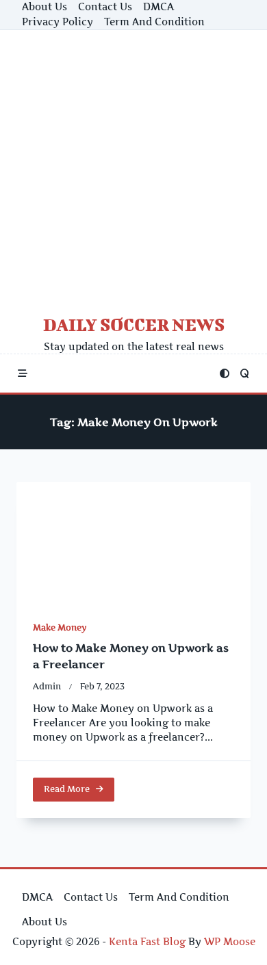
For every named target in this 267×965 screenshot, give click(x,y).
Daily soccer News (134, 324)
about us (44, 6)
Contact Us (105, 6)
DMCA (158, 6)
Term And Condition (154, 21)
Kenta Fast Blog (147, 941)
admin (47, 686)
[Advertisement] (133, 170)
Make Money (59, 627)
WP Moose (229, 941)
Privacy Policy (57, 21)
